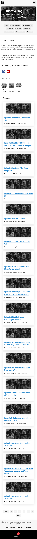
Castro (19, 28)
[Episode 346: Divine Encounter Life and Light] (18, 384)
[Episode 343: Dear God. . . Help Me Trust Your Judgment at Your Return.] (18, 459)
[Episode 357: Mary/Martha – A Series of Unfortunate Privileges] (18, 134)
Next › (18, 515)
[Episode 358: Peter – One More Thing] (18, 108)
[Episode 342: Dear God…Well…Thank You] (18, 487)
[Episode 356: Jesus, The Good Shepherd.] (18, 159)
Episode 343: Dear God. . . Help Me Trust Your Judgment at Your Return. (18, 471)
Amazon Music (28, 25)
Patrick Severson (11, 90)
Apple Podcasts (16, 25)
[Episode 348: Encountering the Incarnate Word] (18, 358)
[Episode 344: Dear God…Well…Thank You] (18, 434)
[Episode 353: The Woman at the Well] (18, 232)
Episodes (12, 527)
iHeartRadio (21, 32)
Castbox (10, 28)
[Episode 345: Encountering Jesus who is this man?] (18, 409)
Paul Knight (4, 90)
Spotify (30, 32)
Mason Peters (19, 90)
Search (23, 527)
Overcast (27, 28)
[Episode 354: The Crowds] (18, 209)
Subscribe (28, 527)
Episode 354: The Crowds (14, 218)
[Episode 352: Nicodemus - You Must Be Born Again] (18, 257)
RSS (7, 25)
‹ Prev (5, 511)
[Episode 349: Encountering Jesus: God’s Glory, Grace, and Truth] (18, 333)
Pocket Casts (9, 32)
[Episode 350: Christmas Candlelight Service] (18, 308)
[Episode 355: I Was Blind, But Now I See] (18, 184)
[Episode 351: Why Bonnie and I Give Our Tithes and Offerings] (18, 283)
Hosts (18, 527)
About (7, 527)
